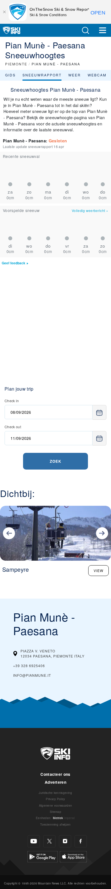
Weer (74, 74)
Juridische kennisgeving (55, 793)
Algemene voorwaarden (55, 805)
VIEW (98, 570)
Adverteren (55, 782)
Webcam (97, 74)
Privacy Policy (55, 799)
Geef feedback (13, 263)
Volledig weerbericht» (90, 210)
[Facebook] (81, 841)
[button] (85, 30)
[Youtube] (34, 841)
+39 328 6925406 (29, 665)
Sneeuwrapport (41, 74)
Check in (12, 400)
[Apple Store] (73, 856)
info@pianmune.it (32, 675)
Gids (10, 74)
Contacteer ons (55, 774)
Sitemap (55, 811)
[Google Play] (42, 856)
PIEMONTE (16, 63)
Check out (13, 426)
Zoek (55, 461)
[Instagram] (65, 841)
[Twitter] (49, 841)
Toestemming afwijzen (55, 824)
